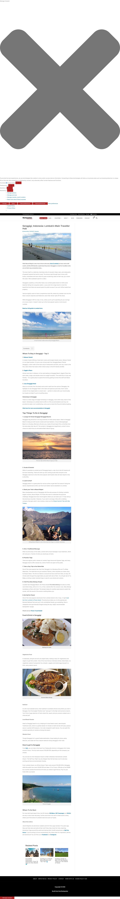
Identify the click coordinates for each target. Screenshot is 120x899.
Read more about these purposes (16, 199)
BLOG (72, 218)
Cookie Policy (11, 206)
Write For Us (42, 879)
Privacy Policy (11, 208)
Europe (87, 214)
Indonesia (37, 231)
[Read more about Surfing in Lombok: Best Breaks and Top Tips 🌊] (46, 852)
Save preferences (40, 203)
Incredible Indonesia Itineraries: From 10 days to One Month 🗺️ (32, 861)
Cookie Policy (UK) (81, 879)
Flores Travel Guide (36, 610)
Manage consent (7, 898)
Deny (13, 203)
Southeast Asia (73, 214)
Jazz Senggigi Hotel (30, 383)
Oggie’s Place (28, 370)
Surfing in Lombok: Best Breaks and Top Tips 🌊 (46, 860)
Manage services (12, 195)
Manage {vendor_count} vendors (16, 197)
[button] (60, 89)
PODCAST (87, 218)
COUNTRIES (57, 218)
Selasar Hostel (28, 357)
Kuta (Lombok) (54, 263)
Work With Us (69, 879)
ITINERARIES (79, 218)
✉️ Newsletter (94, 214)
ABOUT (66, 218)
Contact (61, 879)
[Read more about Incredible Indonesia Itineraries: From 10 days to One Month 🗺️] (32, 852)
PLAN (49, 218)
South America (81, 214)
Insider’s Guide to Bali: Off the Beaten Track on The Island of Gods (61, 861)
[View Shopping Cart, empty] (93, 218)
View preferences (25, 203)
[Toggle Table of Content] (31, 348)
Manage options (11, 193)
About (35, 879)
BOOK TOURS (43, 218)
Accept (4, 203)
